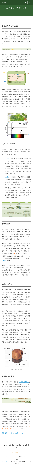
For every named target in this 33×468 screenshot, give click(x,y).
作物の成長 (14, 433)
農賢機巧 (4, 433)
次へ (23, 433)
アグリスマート (16, 452)
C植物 (7, 158)
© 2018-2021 (6, 461)
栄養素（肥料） (24, 382)
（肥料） (4, 260)
